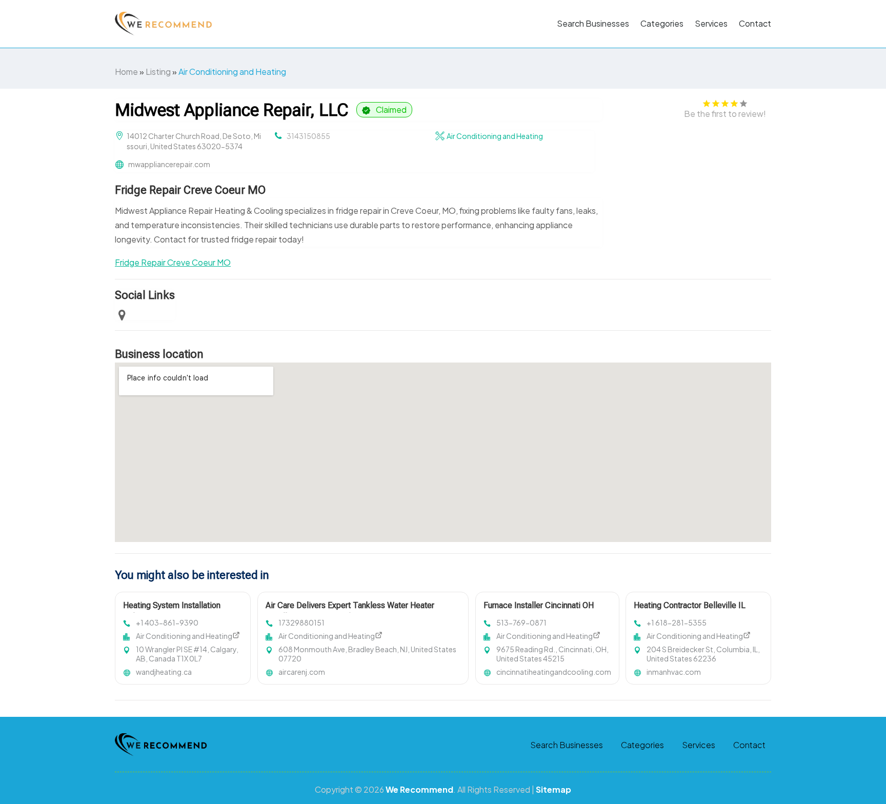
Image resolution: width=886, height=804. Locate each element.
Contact (755, 23)
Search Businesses (593, 23)
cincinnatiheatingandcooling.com (553, 671)
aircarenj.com (301, 671)
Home (126, 71)
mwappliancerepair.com (169, 164)
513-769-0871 (521, 622)
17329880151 (301, 622)
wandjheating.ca (164, 671)
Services (711, 23)
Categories (661, 23)
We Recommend (419, 789)
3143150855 (308, 135)
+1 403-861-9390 (167, 622)
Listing (158, 71)
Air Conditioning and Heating (232, 71)
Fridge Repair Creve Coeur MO (173, 262)
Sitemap (553, 789)
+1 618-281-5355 (677, 622)
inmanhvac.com (674, 671)
